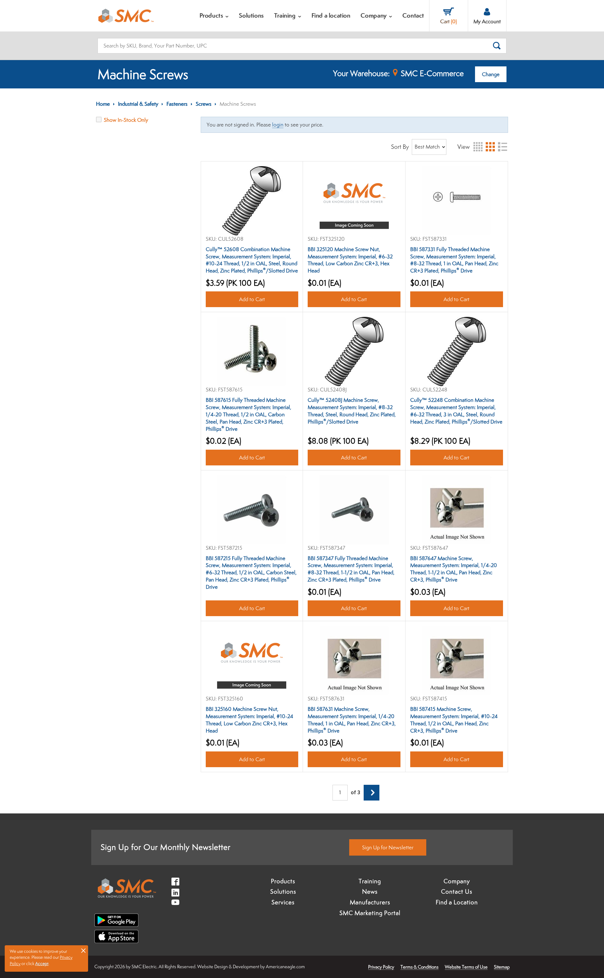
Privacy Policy (381, 967)
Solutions (283, 891)
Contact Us (456, 891)
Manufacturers (370, 902)
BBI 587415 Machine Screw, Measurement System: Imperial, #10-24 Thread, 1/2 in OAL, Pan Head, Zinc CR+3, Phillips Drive (454, 719)
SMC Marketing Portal (369, 913)
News (370, 891)
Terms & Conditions (419, 967)
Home (103, 103)
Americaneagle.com (285, 967)
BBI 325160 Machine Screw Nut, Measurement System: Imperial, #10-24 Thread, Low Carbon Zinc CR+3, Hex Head (249, 719)
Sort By (400, 146)
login (277, 124)
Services (282, 902)
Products (283, 881)
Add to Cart (252, 299)
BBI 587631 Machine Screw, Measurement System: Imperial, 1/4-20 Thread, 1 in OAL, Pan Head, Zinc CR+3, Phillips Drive (352, 719)
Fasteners (176, 103)
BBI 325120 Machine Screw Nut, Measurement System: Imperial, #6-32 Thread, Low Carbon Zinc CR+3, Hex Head (350, 260)
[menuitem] (214, 15)
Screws (203, 103)
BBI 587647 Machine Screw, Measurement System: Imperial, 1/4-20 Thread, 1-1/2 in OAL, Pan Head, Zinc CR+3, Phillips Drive (453, 569)
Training (370, 881)
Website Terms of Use (466, 967)
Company (457, 881)
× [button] (83, 950)
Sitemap (502, 967)
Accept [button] (41, 963)
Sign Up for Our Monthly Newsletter (166, 847)
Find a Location (457, 902)
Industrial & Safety (138, 103)
